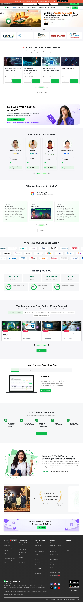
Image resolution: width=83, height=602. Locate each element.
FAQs (67, 545)
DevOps (5, 556)
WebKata (37, 557)
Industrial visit (38, 573)
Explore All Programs (42, 92)
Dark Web (21, 560)
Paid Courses (38, 542)
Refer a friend (53, 570)
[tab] (15, 312)
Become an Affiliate (55, 572)
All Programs (7, 562)
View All (42, 230)
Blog (51, 562)
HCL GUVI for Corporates (56, 548)
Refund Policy (69, 542)
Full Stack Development (9, 543)
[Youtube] (59, 587)
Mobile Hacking (22, 549)
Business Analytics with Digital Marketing (9, 559)
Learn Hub (52, 557)
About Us (68, 550)
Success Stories (54, 554)
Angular (21, 557)
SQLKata (37, 559)
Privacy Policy (59, 599)
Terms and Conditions (50, 599)
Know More (16, 81)
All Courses (22, 562)
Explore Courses (41, 351)
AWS (20, 554)
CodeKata (37, 554)
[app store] (74, 581)
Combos (37, 548)
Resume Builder (55, 575)
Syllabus (8, 81)
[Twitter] (51, 587)
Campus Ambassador (40, 571)
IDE (35, 564)
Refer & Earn (74, 590)
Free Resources (54, 559)
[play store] (74, 586)
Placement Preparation (55, 545)
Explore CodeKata (45, 390)
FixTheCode (37, 562)
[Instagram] (55, 584)
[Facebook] (51, 584)
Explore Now (42, 527)
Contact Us (68, 548)
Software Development (9, 548)
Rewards (52, 567)
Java (20, 547)
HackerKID (52, 542)
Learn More (43, 434)
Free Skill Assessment (16, 119)
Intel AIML (6, 550)
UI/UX (5, 553)
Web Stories (53, 564)
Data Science (7, 545)
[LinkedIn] (59, 584)
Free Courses (38, 545)
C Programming (23, 552)
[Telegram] (55, 587)
